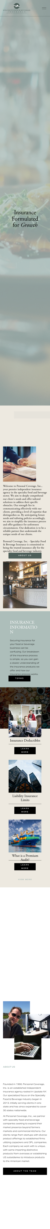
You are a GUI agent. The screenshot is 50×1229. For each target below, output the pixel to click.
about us (25, 555)
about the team (25, 1171)
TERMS (19, 678)
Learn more (25, 750)
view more (25, 879)
